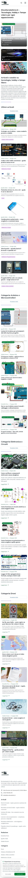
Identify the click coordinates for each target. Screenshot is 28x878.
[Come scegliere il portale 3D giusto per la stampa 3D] (14, 68)
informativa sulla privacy (19, 871)
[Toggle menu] (25, 2)
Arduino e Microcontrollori (9, 24)
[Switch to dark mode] (21, 2)
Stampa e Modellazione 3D (8, 50)
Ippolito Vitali (4, 187)
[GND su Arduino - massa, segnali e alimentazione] (14, 34)
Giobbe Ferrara (4, 129)
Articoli (3, 799)
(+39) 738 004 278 (7, 792)
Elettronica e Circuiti (6, 168)
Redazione (4, 832)
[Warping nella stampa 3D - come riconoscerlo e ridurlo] (14, 55)
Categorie (4, 846)
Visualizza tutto (14, 111)
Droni (3, 198)
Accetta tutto (20, 874)
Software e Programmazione (8, 256)
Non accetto (8, 874)
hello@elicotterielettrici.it (9, 795)
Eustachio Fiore (4, 404)
